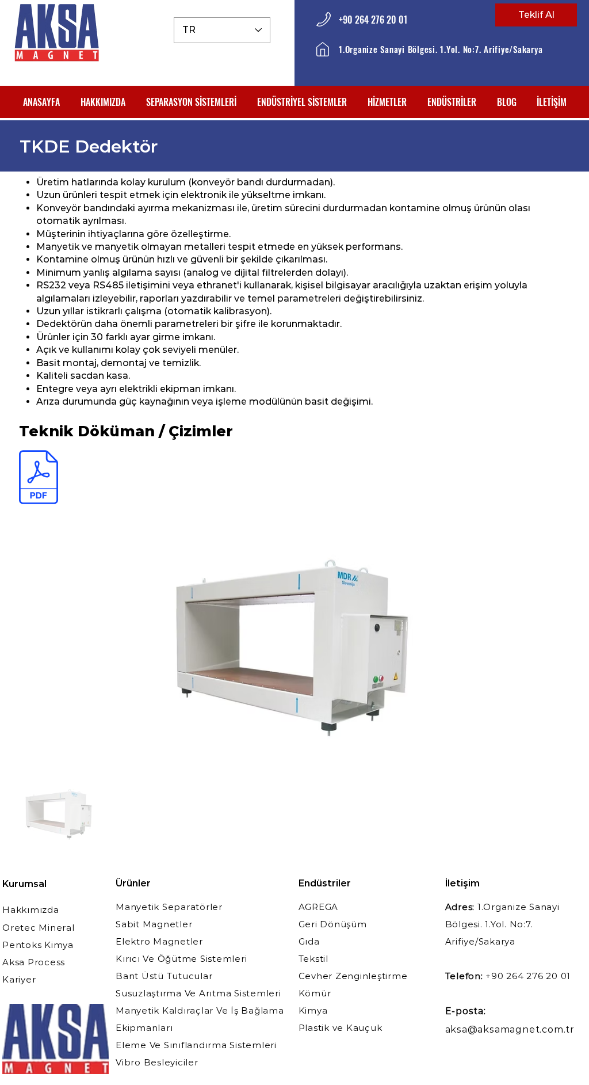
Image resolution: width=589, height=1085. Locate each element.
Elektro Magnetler (159, 941)
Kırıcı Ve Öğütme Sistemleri (181, 958)
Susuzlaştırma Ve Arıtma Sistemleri (198, 993)
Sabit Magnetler (154, 924)
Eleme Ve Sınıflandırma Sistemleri (196, 1045)
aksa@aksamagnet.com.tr (510, 1029)
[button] (191, 101)
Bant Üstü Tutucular (164, 975)
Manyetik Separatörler (169, 906)
